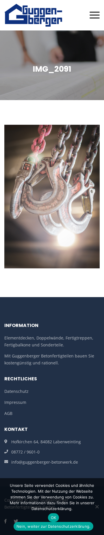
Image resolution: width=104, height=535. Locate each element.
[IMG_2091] (52, 196)
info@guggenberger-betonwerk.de (44, 462)
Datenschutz (16, 391)
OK (53, 517)
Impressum (15, 402)
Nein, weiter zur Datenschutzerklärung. (53, 526)
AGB (8, 413)
